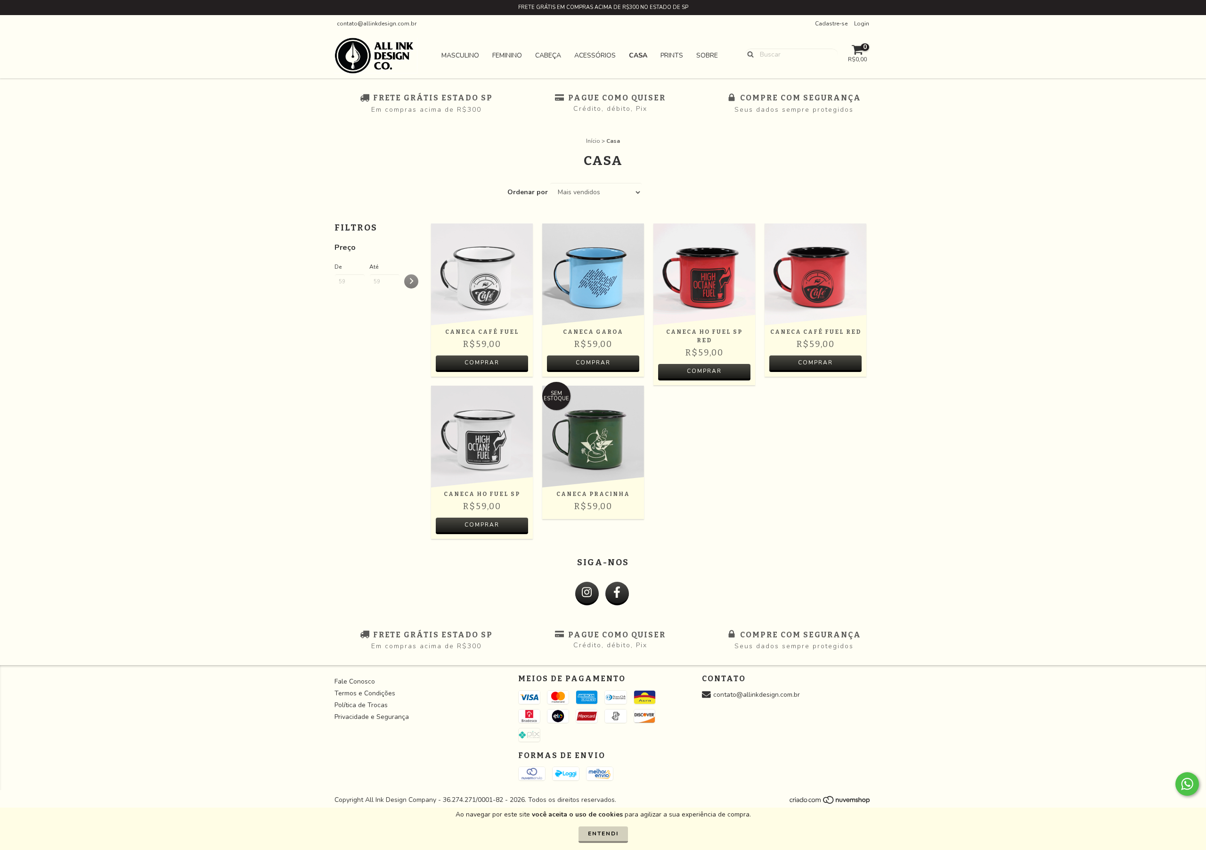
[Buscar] (748, 54)
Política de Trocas (361, 705)
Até (373, 267)
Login (861, 23)
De (338, 267)
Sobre (707, 55)
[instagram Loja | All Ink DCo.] (587, 593)
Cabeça (548, 55)
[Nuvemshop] (830, 803)
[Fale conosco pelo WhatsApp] (1187, 784)
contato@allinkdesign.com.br (376, 23)
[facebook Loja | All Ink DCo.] (617, 593)
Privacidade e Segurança (371, 716)
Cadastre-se (831, 23)
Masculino (460, 55)
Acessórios (595, 55)
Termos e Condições (364, 693)
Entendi (603, 833)
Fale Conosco (354, 681)
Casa (638, 55)
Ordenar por (527, 192)
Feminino (507, 55)
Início (593, 141)
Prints (671, 55)
